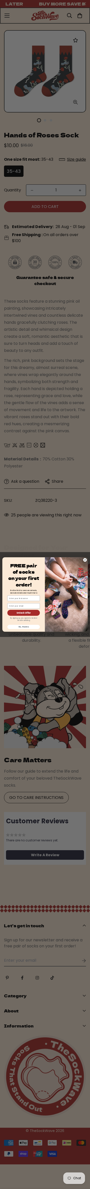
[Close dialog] (85, 560)
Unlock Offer (23, 612)
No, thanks (23, 627)
